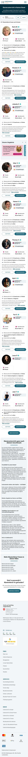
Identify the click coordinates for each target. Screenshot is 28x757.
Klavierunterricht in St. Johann (9, 570)
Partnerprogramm (7, 699)
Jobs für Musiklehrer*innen (10, 724)
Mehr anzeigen (14, 433)
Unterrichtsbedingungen (9, 727)
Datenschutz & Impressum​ (9, 750)
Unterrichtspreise (7, 657)
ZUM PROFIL (7, 61)
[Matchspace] (7, 2)
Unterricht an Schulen (8, 715)
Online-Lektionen (7, 693)
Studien (5, 672)
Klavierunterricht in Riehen (8, 569)
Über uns (5, 654)
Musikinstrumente (7, 690)
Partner (5, 666)
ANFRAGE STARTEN (14, 591)
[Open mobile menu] (25, 2)
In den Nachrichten (8, 663)
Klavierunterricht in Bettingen (8, 565)
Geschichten (6, 669)
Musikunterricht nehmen (9, 721)
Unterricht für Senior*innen (10, 712)
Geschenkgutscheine (8, 682)
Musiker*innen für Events (9, 696)
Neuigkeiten (6, 660)
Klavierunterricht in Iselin (7, 567)
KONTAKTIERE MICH (20, 61)
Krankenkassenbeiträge (9, 685)
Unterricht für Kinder (8, 709)
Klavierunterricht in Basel (7, 563)
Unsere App (6, 688)
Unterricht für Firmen (8, 718)
